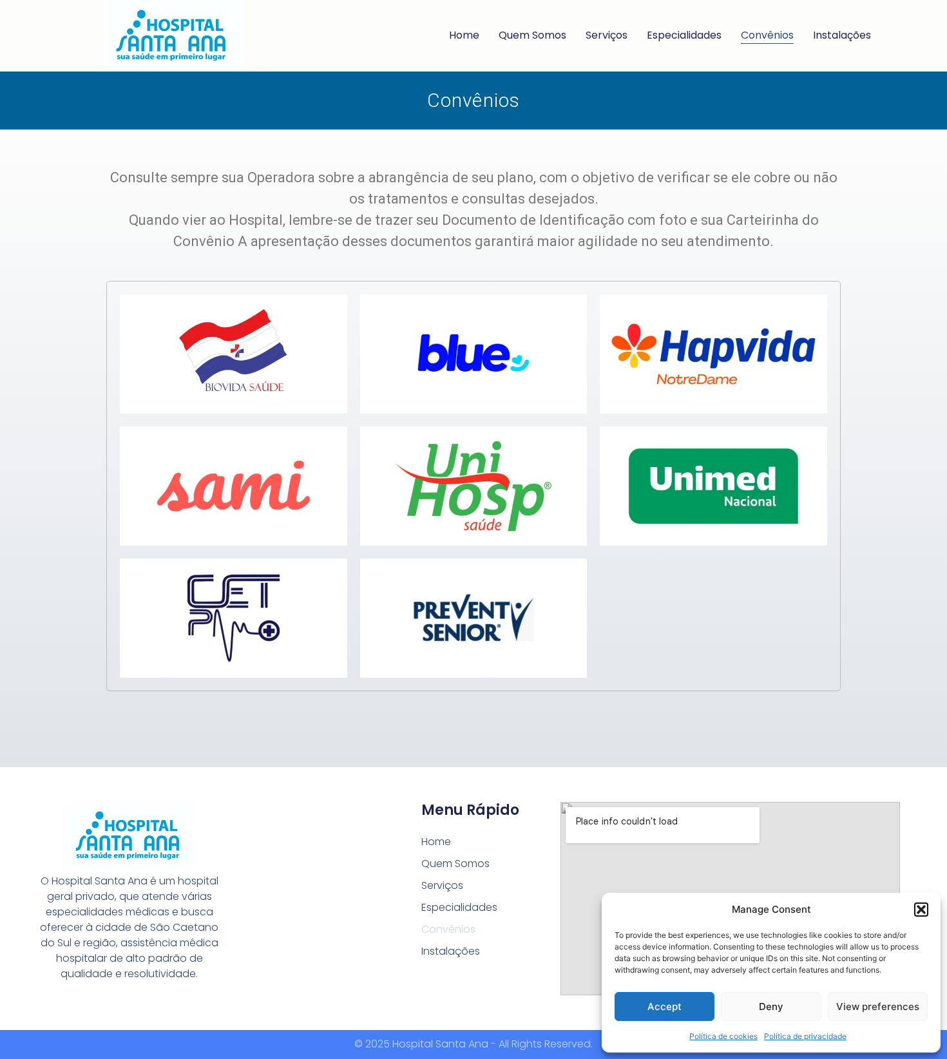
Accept (664, 1006)
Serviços (606, 35)
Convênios (767, 35)
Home (464, 35)
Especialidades (684, 35)
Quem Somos (532, 35)
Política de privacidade (805, 1036)
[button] (921, 909)
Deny (771, 1006)
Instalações (842, 35)
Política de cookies (723, 1036)
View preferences (877, 1006)
